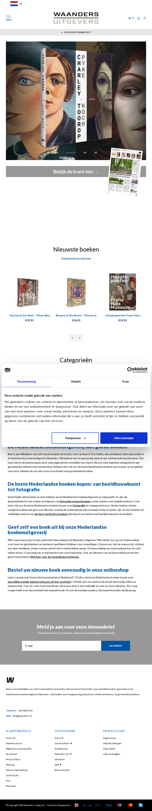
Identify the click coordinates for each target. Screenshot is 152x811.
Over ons (11, 738)
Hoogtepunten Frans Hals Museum (123, 315)
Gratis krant (12, 775)
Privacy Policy (13, 759)
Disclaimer (11, 754)
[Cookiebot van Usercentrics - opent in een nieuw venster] (130, 370)
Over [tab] (125, 381)
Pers (8, 780)
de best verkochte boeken (51, 514)
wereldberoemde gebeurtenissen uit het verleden (39, 581)
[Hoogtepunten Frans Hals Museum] (122, 292)
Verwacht (60, 759)
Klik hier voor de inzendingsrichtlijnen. (54, 556)
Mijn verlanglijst (111, 754)
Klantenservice (14, 743)
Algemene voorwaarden (19, 748)
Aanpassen (73, 437)
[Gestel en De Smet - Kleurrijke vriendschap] (29, 292)
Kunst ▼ (59, 738)
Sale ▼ (58, 764)
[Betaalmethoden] (76, 805)
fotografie (79, 505)
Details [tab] (76, 381)
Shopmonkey (63, 805)
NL (20, 3)
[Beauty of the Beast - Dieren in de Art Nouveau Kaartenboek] (76, 292)
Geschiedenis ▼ (63, 743)
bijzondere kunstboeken (75, 501)
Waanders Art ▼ (63, 754)
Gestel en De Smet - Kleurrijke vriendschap (29, 315)
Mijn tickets (109, 748)
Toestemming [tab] (26, 381)
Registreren (109, 738)
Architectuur (61, 748)
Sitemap (10, 764)
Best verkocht (62, 770)
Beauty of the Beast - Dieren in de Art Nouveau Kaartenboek (76, 315)
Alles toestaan (124, 437)
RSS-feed (10, 786)
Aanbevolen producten (76, 258)
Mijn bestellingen (112, 743)
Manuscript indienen (17, 770)
